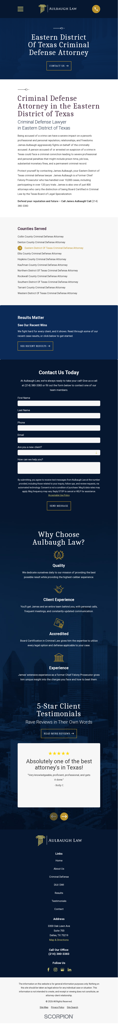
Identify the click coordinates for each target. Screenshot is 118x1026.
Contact (59, 909)
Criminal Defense (59, 876)
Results (59, 893)
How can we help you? (30, 459)
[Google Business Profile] (62, 969)
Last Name (24, 410)
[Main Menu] (20, 9)
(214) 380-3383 (58, 954)
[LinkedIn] (69, 969)
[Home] (58, 9)
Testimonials (59, 901)
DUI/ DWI (59, 884)
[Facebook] (48, 969)
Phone (21, 422)
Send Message (59, 505)
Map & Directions (59, 939)
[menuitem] (59, 237)
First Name (24, 397)
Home (59, 860)
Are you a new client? (30, 447)
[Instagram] (55, 969)
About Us (59, 868)
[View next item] (64, 816)
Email (21, 434)
